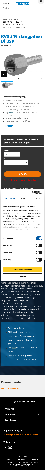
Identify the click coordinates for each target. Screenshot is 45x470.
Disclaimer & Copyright (21, 465)
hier (11, 112)
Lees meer (8, 126)
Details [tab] (24, 199)
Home (5, 19)
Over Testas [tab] (10, 420)
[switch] (39, 245)
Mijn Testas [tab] (10, 414)
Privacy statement (16, 459)
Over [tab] (37, 199)
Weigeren (22, 276)
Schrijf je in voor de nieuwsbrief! (20, 434)
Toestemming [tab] (9, 199)
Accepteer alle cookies (23, 270)
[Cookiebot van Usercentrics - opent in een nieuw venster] (32, 192)
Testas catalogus (10, 388)
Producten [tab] (10, 409)
